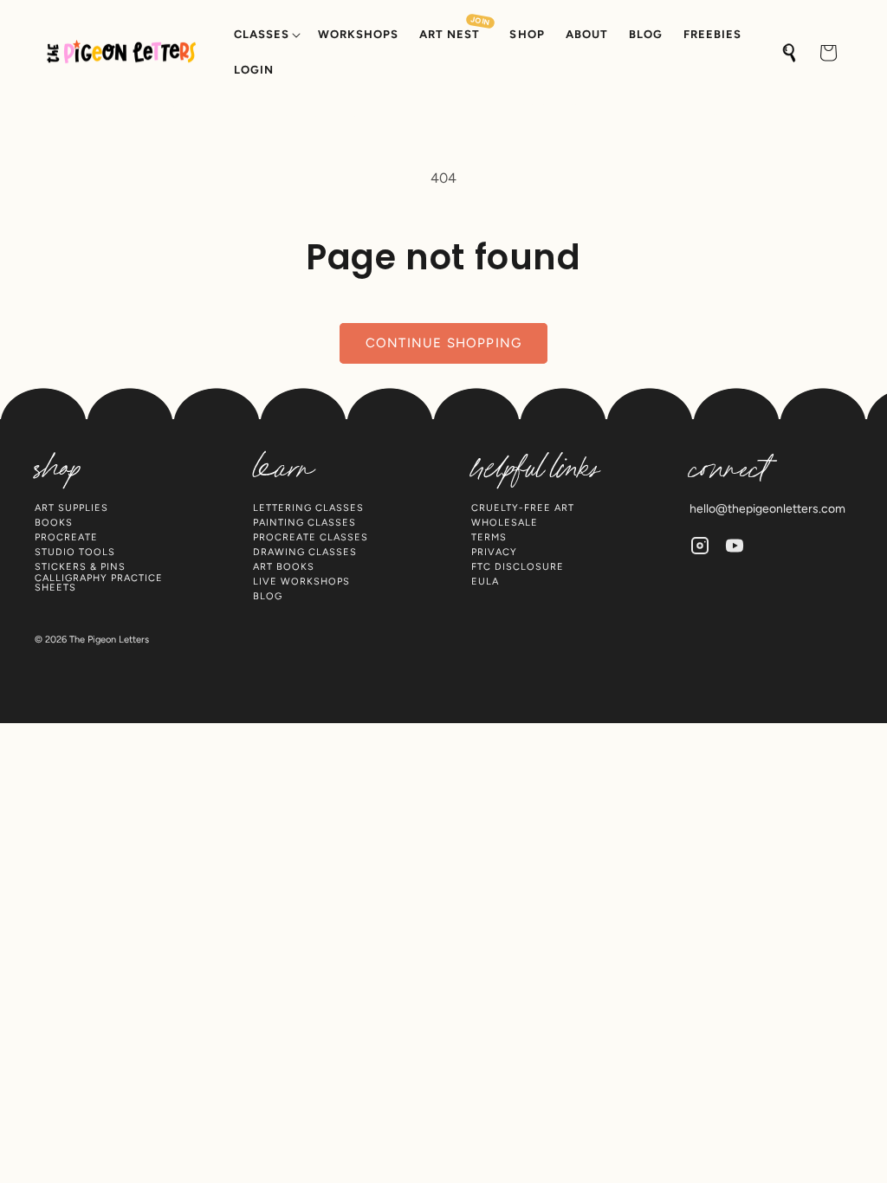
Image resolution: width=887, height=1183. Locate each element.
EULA (485, 581)
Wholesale (504, 522)
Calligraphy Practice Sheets (99, 582)
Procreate (66, 537)
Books (54, 522)
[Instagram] (700, 545)
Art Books (283, 567)
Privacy (494, 552)
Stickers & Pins (80, 567)
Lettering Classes (308, 508)
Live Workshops (301, 581)
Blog (267, 596)
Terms (489, 537)
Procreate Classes (310, 537)
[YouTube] (734, 545)
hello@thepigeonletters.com (767, 508)
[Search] (790, 53)
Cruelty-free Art (522, 508)
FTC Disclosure (517, 567)
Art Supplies (71, 508)
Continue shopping (443, 343)
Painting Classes (304, 522)
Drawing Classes (305, 552)
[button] (265, 35)
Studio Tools (75, 552)
